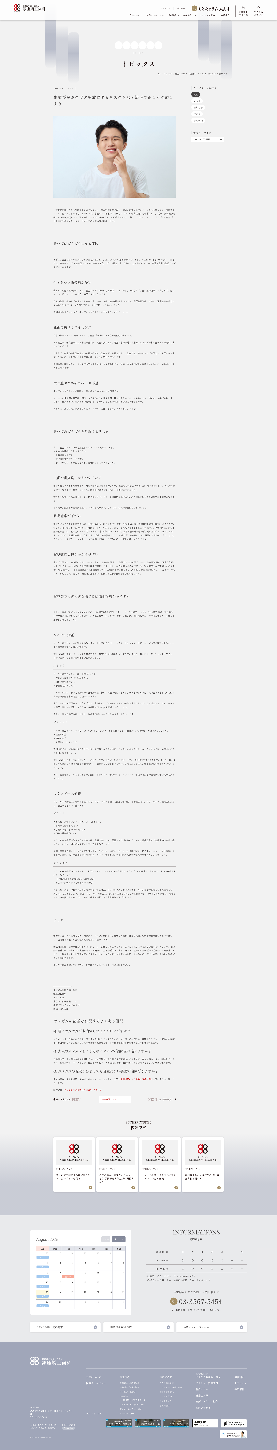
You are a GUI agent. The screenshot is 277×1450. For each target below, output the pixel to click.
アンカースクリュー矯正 (131, 1409)
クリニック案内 (207, 15)
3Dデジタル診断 (127, 1413)
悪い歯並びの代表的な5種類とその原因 (83, 1090)
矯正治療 (172, 15)
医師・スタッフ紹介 (207, 1401)
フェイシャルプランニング (132, 1404)
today (106, 1239)
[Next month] (122, 1239)
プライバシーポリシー (95, 1413)
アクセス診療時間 (258, 13)
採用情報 (181, 8)
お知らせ (198, 107)
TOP (159, 73)
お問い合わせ (203, 1407)
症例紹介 (225, 15)
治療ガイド (188, 15)
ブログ (197, 114)
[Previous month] (115, 1239)
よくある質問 (166, 1396)
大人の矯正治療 (167, 1383)
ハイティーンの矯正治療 (171, 1387)
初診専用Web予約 (243, 13)
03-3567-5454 (214, 8)
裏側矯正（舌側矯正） (130, 1383)
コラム (197, 101)
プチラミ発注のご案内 (208, 1375)
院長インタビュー (155, 15)
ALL (196, 94)
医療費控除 (165, 1405)
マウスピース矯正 (128, 1392)
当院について (135, 15)
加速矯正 (124, 1396)
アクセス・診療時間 (207, 1383)
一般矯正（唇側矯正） (130, 1387)
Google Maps (68, 1428)
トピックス (166, 8)
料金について (166, 1401)
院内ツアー (202, 1389)
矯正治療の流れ (167, 1392)
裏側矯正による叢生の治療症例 (135, 1079)
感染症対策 (202, 1395)
